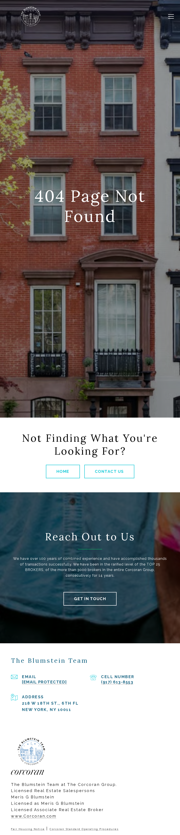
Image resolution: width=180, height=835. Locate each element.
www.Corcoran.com (33, 816)
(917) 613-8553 (117, 682)
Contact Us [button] (109, 471)
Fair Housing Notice (28, 829)
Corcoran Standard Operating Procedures (84, 829)
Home (62, 471)
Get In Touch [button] (90, 598)
